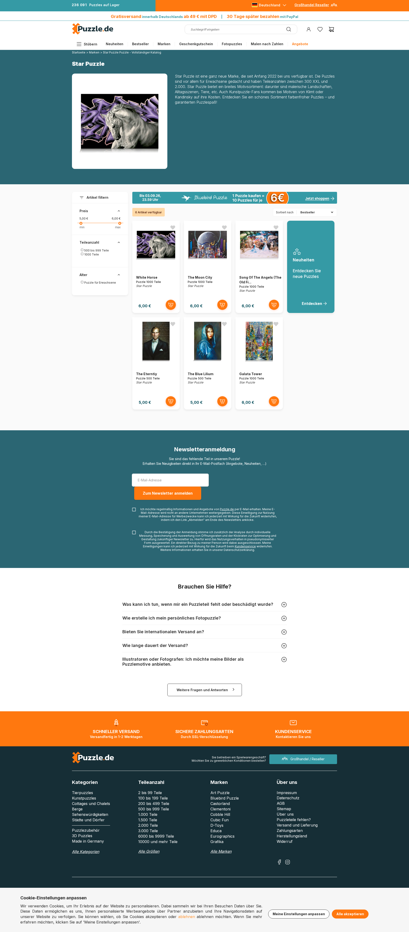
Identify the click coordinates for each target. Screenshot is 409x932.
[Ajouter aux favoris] (173, 227)
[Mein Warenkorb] (331, 29)
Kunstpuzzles (84, 798)
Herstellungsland (292, 836)
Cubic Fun (219, 820)
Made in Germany (88, 841)
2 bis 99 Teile (150, 792)
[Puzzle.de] (92, 33)
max (117, 227)
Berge (77, 809)
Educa (216, 830)
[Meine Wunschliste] (320, 29)
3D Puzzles (82, 835)
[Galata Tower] (259, 363)
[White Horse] (156, 267)
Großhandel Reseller (311, 5)
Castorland (220, 803)
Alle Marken (220, 851)
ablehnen (186, 916)
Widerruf (285, 841)
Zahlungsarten (290, 830)
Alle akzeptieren (350, 914)
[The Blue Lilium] (207, 363)
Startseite (78, 52)
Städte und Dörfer (88, 820)
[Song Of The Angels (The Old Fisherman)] (259, 267)
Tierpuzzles (82, 792)
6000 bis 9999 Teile (156, 836)
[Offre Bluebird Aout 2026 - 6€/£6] (234, 198)
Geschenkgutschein (196, 44)
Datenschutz (288, 798)
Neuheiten (114, 44)
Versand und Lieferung (297, 825)
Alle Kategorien (85, 851)
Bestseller (140, 44)
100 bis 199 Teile (153, 798)
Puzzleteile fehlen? (294, 819)
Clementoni (220, 809)
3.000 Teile (148, 830)
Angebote (300, 44)
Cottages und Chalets (91, 803)
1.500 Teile (147, 820)
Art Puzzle (220, 792)
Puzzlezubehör (86, 830)
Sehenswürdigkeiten (90, 814)
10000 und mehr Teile (158, 841)
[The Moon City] (207, 267)
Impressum (287, 792)
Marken (164, 44)
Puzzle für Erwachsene (100, 282)
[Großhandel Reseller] (334, 7)
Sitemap (284, 808)
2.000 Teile (148, 825)
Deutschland (269, 5)
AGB (281, 803)
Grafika (216, 841)
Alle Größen (148, 851)
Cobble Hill (220, 814)
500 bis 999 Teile (96, 250)
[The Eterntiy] (156, 363)
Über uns (285, 814)
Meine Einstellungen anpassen (299, 914)
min (82, 227)
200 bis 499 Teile (153, 803)
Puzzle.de (227, 509)
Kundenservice (245, 546)
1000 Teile (91, 254)
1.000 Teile (147, 814)
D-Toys (216, 825)
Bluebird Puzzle (224, 798)
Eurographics (222, 836)
